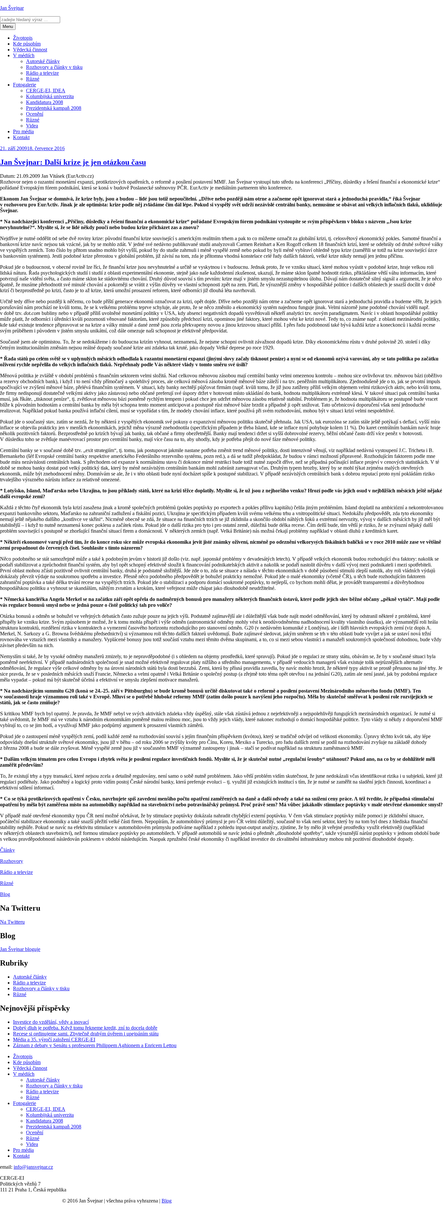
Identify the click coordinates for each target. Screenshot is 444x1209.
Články (7, 850)
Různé (32, 79)
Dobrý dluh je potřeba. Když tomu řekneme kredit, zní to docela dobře (85, 1028)
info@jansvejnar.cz (33, 1167)
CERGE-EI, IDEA (45, 90)
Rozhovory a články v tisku (54, 67)
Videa (32, 125)
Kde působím (27, 43)
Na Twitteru (12, 922)
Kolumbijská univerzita (50, 96)
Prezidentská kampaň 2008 (53, 108)
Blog (5, 894)
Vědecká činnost (30, 49)
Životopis (23, 38)
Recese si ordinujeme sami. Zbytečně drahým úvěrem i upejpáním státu (86, 1033)
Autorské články (43, 61)
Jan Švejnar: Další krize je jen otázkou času (73, 162)
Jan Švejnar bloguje (20, 949)
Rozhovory (11, 861)
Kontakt (21, 137)
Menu (8, 26)
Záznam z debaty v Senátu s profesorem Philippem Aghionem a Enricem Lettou (94, 1045)
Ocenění (34, 114)
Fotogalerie (24, 84)
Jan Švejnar (12, 8)
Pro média (23, 131)
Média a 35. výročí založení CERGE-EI (54, 1039)
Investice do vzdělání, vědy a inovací (51, 1022)
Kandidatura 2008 (44, 102)
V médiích (23, 55)
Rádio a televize (42, 73)
